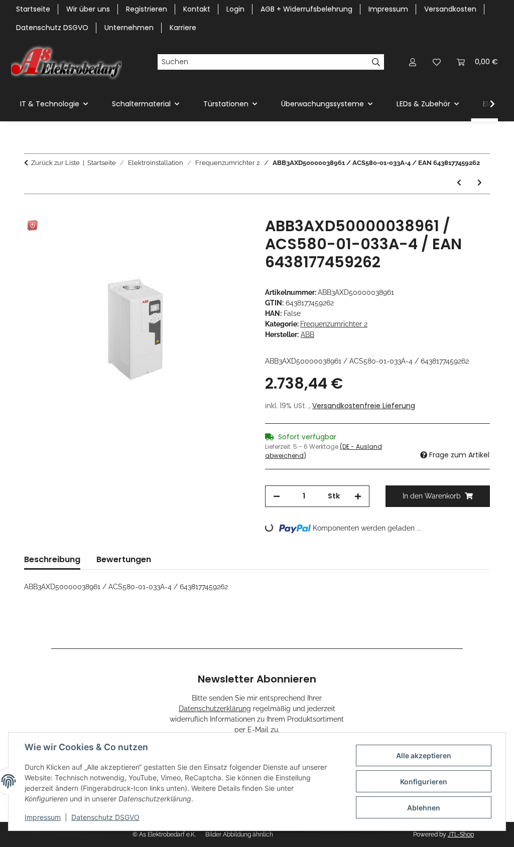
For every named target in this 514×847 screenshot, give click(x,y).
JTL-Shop (461, 834)
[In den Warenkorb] (32, 211)
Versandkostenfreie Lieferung (363, 406)
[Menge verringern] (277, 496)
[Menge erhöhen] (358, 496)
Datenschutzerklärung (215, 709)
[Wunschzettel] (437, 62)
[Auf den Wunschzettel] (228, 236)
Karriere (183, 28)
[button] (413, 62)
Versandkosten (450, 9)
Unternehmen (129, 28)
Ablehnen (423, 807)
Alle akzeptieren (423, 755)
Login (235, 9)
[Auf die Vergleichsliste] (202, 236)
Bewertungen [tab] (123, 559)
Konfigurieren (423, 781)
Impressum (43, 817)
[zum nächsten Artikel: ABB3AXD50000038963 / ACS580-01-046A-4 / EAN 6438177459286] (479, 183)
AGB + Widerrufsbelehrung (306, 9)
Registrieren (146, 9)
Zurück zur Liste (55, 162)
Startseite (33, 9)
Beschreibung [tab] (52, 559)
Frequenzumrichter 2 (333, 324)
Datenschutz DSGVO (105, 817)
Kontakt (196, 9)
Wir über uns (88, 9)
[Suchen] (376, 62)
